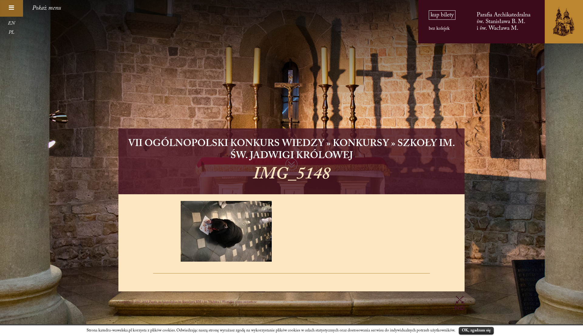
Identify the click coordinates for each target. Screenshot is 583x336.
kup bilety (442, 15)
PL (11, 32)
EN (11, 23)
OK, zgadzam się (476, 330)
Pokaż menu (46, 8)
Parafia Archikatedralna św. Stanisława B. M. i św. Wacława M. (503, 21)
